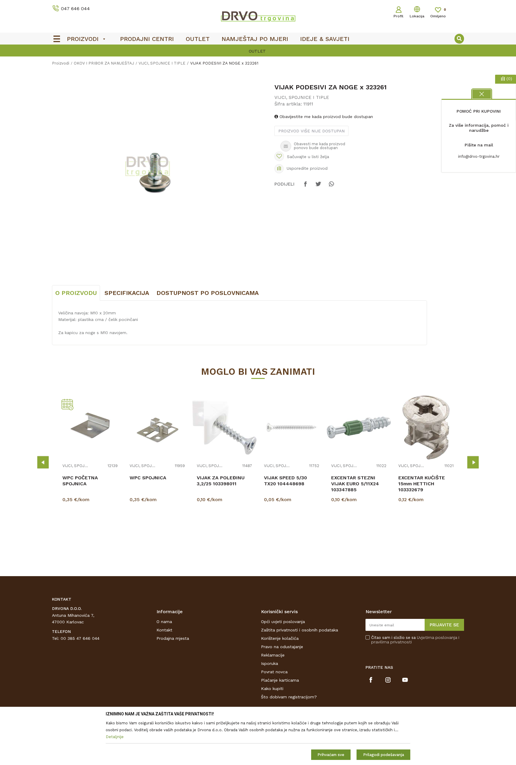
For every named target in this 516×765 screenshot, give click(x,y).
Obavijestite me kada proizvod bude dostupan (325, 116)
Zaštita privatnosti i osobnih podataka (299, 630)
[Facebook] (305, 186)
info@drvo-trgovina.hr (479, 156)
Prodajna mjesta (172, 638)
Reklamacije (273, 655)
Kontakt (164, 630)
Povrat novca (274, 671)
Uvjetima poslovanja (437, 637)
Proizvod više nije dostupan (311, 130)
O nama (164, 621)
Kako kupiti (272, 688)
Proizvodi (60, 63)
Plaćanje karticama (280, 680)
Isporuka (269, 663)
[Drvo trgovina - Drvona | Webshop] (258, 16)
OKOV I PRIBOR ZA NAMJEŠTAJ (104, 63)
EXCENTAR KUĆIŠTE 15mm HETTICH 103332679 (421, 483)
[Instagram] (388, 680)
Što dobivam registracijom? (289, 696)
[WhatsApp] (331, 186)
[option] (258, 51)
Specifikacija (127, 292)
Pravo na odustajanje (282, 646)
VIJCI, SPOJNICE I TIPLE (162, 63)
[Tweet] (318, 186)
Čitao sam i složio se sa (415, 639)
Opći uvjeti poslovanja (283, 621)
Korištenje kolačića (280, 638)
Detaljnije (91, 530)
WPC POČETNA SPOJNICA (80, 480)
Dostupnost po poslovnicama (207, 292)
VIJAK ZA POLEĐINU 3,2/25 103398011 (221, 480)
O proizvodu (76, 292)
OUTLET (257, 51)
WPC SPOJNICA (148, 478)
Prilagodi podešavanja (383, 754)
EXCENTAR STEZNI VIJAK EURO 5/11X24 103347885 (355, 483)
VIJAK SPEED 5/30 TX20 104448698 (285, 480)
